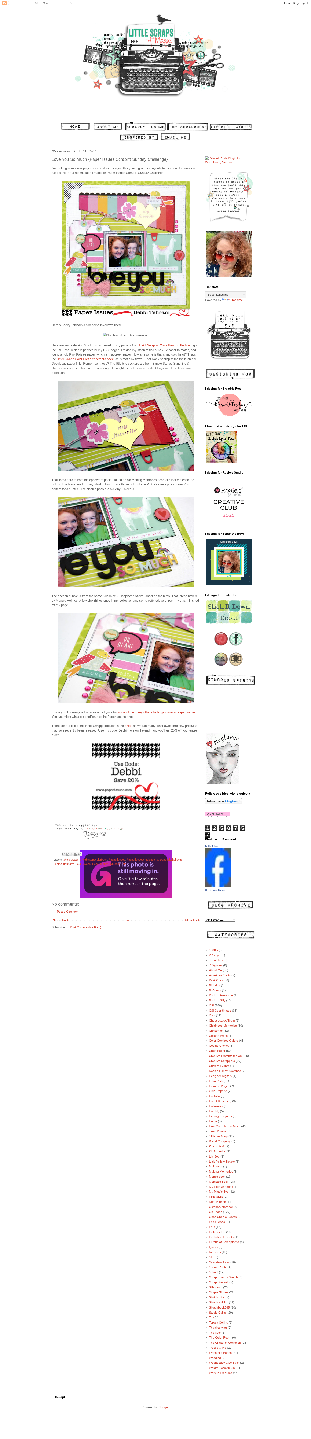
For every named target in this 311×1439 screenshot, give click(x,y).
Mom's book (217, 1176)
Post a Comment (68, 911)
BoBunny (215, 990)
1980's (213, 950)
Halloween (216, 1106)
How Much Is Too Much (224, 1126)
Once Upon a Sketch (223, 1216)
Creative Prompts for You (226, 1055)
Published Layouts (221, 1237)
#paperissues (117, 859)
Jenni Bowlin (217, 1131)
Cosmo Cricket (219, 1045)
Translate (236, 300)
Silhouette (215, 1287)
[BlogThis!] (68, 854)
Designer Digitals (220, 1076)
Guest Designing (220, 1101)
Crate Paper (217, 1050)
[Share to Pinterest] (80, 854)
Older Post (192, 920)
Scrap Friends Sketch (223, 1277)
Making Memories (221, 1171)
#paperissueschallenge (141, 859)
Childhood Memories (223, 1025)
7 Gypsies (215, 965)
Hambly (214, 1111)
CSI (211, 1005)
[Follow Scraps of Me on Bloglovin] (223, 803)
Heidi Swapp (83, 863)
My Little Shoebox (221, 1186)
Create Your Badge (215, 890)
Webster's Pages (220, 1352)
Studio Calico (218, 1312)
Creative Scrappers (222, 1061)
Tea (211, 1317)
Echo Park (216, 1081)
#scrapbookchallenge (169, 859)
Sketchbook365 (219, 1307)
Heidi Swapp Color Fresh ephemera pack (85, 359)
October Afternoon (221, 1206)
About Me (215, 970)
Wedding (215, 1357)
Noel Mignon (217, 1201)
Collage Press (218, 1035)
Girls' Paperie (218, 1091)
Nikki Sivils (216, 1196)
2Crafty (214, 955)
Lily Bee (214, 1156)
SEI (211, 1257)
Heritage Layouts (220, 1116)
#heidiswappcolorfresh (93, 859)
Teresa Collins (218, 1322)
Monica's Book (218, 1181)
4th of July (216, 960)
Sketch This (217, 1297)
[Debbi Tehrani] (218, 885)
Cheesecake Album (222, 1020)
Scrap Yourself (218, 1282)
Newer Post (60, 920)
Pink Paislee (217, 1232)
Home (126, 920)
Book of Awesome (221, 995)
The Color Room (220, 1337)
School (213, 1272)
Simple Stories (218, 1292)
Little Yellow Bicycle (222, 1161)
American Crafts (220, 975)
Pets (212, 1227)
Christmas (216, 1030)
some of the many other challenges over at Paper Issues (157, 712)
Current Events (219, 1065)
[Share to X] (72, 854)
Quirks (213, 1247)
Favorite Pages (219, 1086)
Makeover (215, 1166)
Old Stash (215, 1212)
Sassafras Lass (219, 1262)
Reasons (215, 1252)
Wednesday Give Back (224, 1362)
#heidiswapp (70, 859)
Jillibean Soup (218, 1136)
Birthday (214, 985)
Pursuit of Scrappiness (224, 1242)
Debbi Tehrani (212, 846)
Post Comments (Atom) (85, 927)
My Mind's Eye (218, 1191)
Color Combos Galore (223, 1040)
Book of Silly (217, 1000)
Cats (212, 1015)
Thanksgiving (218, 1327)
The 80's (215, 1332)
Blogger (163, 1407)
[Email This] (64, 854)
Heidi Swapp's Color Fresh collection (164, 345)
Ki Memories (217, 1151)
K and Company (220, 1141)
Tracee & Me (217, 1347)
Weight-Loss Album (222, 1367)
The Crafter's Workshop (225, 1342)
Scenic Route (218, 1267)
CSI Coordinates (220, 1010)
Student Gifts (118, 863)
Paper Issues (100, 863)
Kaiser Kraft (217, 1146)
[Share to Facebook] (76, 854)
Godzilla (214, 1096)
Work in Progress (220, 1372)
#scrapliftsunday (64, 863)
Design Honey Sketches (225, 1070)
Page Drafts (217, 1221)
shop (128, 726)
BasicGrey (216, 980)
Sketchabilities (218, 1302)
